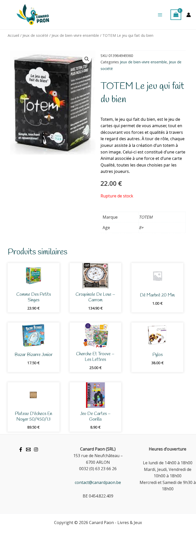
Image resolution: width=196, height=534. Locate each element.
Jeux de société (35, 35)
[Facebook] (20, 449)
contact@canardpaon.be (98, 482)
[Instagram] (36, 449)
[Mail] (28, 449)
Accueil (13, 35)
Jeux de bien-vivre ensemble (75, 35)
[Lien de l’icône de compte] (188, 15)
